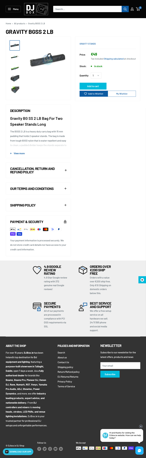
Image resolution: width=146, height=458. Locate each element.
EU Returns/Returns (68, 376)
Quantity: (84, 75)
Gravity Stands (88, 43)
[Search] (125, 9)
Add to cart (93, 86)
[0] (138, 9)
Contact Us (63, 362)
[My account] (132, 9)
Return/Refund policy (69, 371)
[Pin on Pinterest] (123, 43)
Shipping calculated (114, 58)
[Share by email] (134, 43)
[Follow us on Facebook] (39, 448)
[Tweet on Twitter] (128, 43)
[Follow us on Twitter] (45, 448)
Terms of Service (66, 386)
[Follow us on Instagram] (50, 448)
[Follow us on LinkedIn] (61, 448)
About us (62, 357)
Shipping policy (65, 367)
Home (8, 23)
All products (19, 23)
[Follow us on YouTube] (55, 448)
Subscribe (110, 374)
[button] (18, 451)
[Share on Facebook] (118, 43)
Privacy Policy (65, 381)
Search (61, 352)
